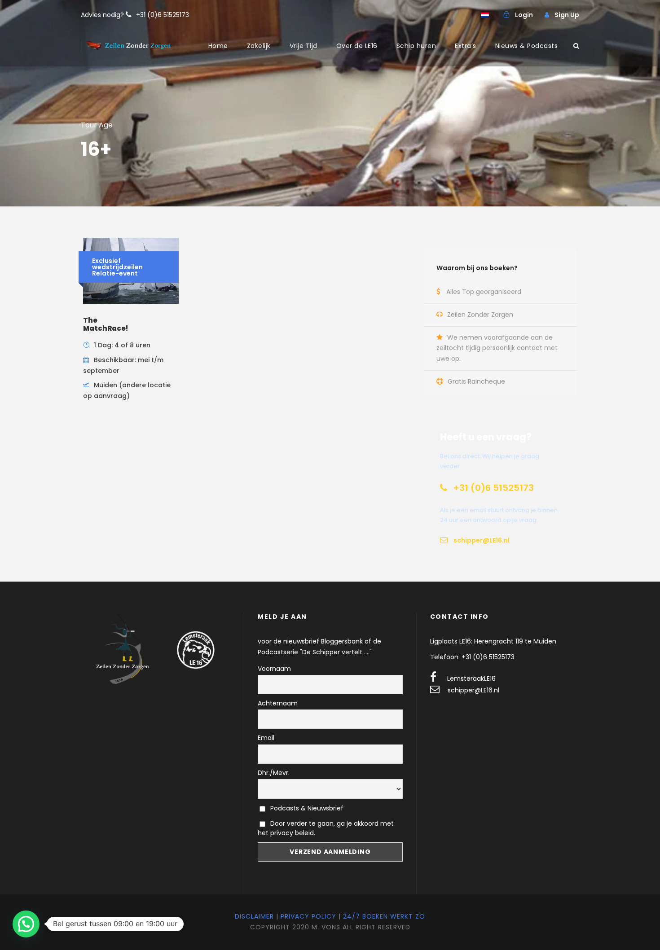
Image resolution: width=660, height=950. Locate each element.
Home (218, 45)
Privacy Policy (308, 916)
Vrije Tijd (303, 45)
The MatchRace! (105, 324)
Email (266, 737)
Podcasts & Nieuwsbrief (305, 808)
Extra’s (465, 45)
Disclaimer (254, 916)
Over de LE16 (357, 45)
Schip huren (416, 45)
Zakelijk (259, 45)
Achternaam (278, 703)
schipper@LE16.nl (473, 690)
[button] (26, 924)
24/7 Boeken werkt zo (384, 916)
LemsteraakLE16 (471, 678)
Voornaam (274, 668)
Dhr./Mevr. (274, 772)
